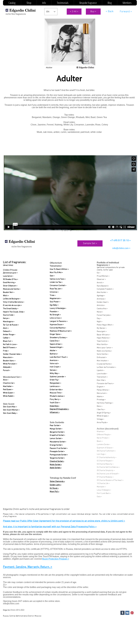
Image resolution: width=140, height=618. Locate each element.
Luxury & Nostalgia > (58, 308)
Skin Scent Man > (10, 407)
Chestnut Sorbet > (57, 461)
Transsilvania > (56, 266)
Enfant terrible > (56, 390)
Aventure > (54, 360)
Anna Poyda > (102, 422)
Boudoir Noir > (8, 292)
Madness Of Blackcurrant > (61, 331)
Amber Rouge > (9, 334)
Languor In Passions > (59, 321)
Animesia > (101, 299)
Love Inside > (102, 374)
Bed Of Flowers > (10, 347)
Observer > (101, 279)
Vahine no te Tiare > (58, 279)
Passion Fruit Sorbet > (59, 448)
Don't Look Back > (104, 493)
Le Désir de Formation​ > (106, 367)
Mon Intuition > (103, 361)
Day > (99, 318)
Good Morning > (9, 282)
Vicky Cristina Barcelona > (13, 302)
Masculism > (8, 357)
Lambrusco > (55, 386)
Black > (100, 441)
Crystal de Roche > (104, 364)
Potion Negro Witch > (105, 325)
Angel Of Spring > (104, 413)
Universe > (54, 292)
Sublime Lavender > (58, 377)
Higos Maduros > (103, 338)
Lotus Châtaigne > (104, 490)
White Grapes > (103, 416)
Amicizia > (101, 305)
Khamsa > (101, 431)
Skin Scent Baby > (10, 413)
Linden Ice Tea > (56, 282)
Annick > (100, 283)
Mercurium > (102, 393)
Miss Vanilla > (102, 344)
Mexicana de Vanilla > (11, 289)
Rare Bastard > (103, 286)
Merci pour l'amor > (105, 348)
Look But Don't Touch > (59, 357)
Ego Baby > (54, 305)
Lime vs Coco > (56, 318)
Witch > (6, 296)
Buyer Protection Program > (55, 559)
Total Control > (103, 341)
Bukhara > (54, 354)
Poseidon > (54, 312)
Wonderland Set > (12, 377)
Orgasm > (101, 387)
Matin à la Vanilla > (104, 351)
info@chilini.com (11, 603)
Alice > (5, 380)
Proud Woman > (103, 276)
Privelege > (101, 400)
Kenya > (6, 318)
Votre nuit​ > (54, 363)
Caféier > (6, 338)
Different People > (104, 435)
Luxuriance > (8, 276)
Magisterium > (55, 298)
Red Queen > (8, 389)
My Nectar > (102, 328)
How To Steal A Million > (59, 269)
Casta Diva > (55, 341)
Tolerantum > (102, 377)
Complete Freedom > (105, 289)
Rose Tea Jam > (56, 289)
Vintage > (100, 419)
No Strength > (55, 315)
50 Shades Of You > (10, 279)
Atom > (6, 328)
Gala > (99, 496)
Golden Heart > (103, 302)
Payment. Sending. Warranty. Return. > (27, 567)
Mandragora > (8, 321)
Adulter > (53, 350)
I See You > (101, 409)
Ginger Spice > (55, 334)
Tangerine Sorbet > (57, 458)
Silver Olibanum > (10, 286)
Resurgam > (102, 331)
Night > (99, 321)
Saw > (52, 276)
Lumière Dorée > (103, 444)
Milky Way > (54, 373)
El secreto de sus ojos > (12, 305)
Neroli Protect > (103, 438)
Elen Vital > (101, 380)
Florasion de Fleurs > (105, 383)
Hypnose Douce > (57, 324)
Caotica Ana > (102, 308)
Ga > (98, 273)
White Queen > (8, 393)
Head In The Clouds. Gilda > (14, 312)
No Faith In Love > (10, 344)
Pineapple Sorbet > (57, 451)
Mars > (99, 406)
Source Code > (8, 315)
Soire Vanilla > (102, 354)
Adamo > (100, 396)
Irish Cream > (55, 367)
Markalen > (101, 487)
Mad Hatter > (8, 386)
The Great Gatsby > (10, 308)
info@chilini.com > (121, 248)
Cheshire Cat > (9, 383)
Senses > (53, 370)
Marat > (100, 312)
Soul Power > (55, 302)
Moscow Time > (56, 393)
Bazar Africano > (103, 335)
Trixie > (53, 295)
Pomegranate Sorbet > (59, 455)
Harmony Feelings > (105, 403)
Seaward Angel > (56, 347)
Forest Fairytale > (104, 315)
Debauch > (7, 331)
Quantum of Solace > (105, 448)
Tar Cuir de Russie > (11, 325)
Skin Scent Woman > (11, 410)
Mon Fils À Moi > (56, 272)
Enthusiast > (102, 357)
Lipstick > (100, 370)
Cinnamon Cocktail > (58, 285)
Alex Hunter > (102, 292)
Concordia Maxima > (58, 328)
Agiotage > (101, 296)
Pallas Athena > (103, 390)
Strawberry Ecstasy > (58, 337)
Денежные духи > (10, 273)
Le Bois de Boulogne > (11, 299)
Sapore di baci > (56, 344)
